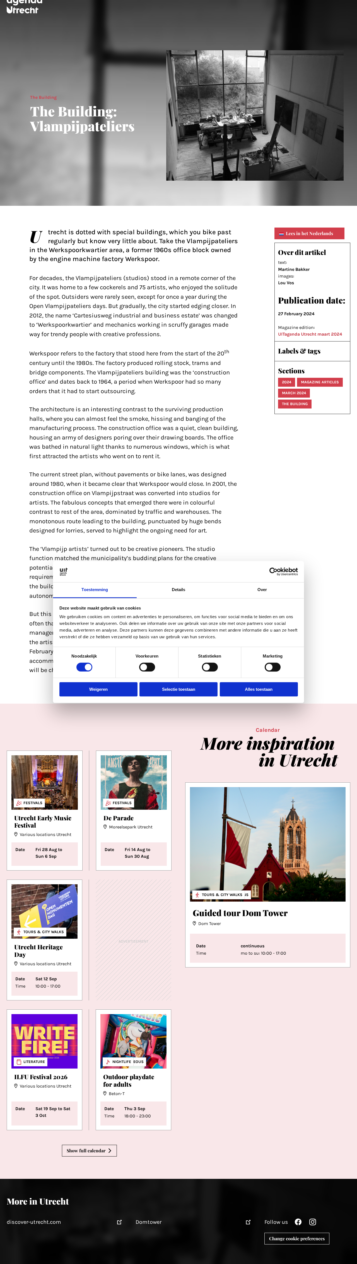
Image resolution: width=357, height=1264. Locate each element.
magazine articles (320, 382)
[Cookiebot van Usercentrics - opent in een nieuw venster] (273, 571)
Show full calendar (86, 1150)
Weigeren (98, 689)
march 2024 (294, 393)
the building (295, 404)
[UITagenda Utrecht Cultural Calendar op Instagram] (312, 1223)
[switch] (147, 667)
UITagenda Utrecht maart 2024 (310, 334)
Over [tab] (262, 589)
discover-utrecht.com (34, 1222)
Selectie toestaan (178, 689)
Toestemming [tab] (94, 589)
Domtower (148, 1222)
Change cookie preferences (297, 1238)
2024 (286, 382)
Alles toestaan (258, 689)
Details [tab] (178, 589)
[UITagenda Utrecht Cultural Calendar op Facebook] (298, 1223)
